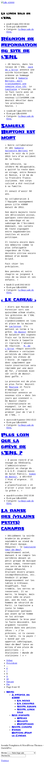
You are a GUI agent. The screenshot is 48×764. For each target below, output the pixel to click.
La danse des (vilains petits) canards (18, 520)
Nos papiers (20, 715)
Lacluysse (15, 326)
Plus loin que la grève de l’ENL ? (15, 444)
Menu (10, 691)
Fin (8, 684)
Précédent (11, 663)
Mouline (13, 387)
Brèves (22, 718)
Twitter (5, 760)
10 (7, 679)
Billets (22, 721)
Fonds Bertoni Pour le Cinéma (22, 732)
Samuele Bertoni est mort (18, 132)
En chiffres (25, 703)
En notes (23, 700)
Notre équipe (26, 706)
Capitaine (11, 89)
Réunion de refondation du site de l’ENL (19, 48)
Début (9, 660)
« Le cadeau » (18, 300)
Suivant (10, 681)
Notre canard (22, 726)
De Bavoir (20, 332)
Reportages (25, 723)
